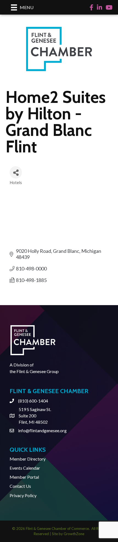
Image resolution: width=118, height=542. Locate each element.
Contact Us (20, 486)
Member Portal (24, 477)
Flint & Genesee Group (37, 371)
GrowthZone (74, 534)
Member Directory (28, 458)
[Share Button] (16, 172)
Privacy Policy (23, 495)
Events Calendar (25, 467)
